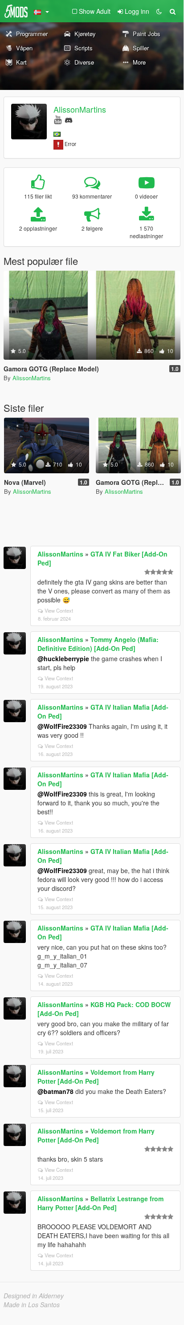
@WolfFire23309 (62, 726)
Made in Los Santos (32, 1304)
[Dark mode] (159, 11)
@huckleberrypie (63, 658)
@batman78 (55, 1091)
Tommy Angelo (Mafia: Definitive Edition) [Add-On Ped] (98, 644)
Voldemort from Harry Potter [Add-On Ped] (96, 1076)
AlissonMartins (79, 109)
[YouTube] (57, 119)
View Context (59, 610)
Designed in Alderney (34, 1295)
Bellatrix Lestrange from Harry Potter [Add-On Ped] (100, 1203)
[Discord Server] (69, 119)
